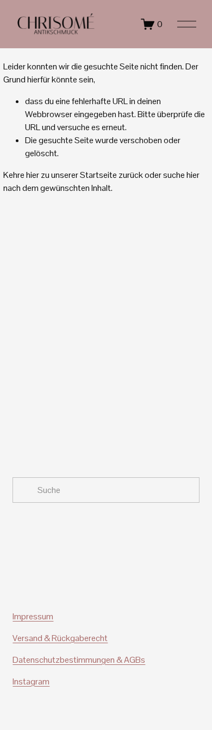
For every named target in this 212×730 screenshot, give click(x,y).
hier (32, 175)
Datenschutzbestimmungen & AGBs (79, 659)
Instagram (31, 681)
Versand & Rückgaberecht (60, 638)
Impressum (33, 616)
